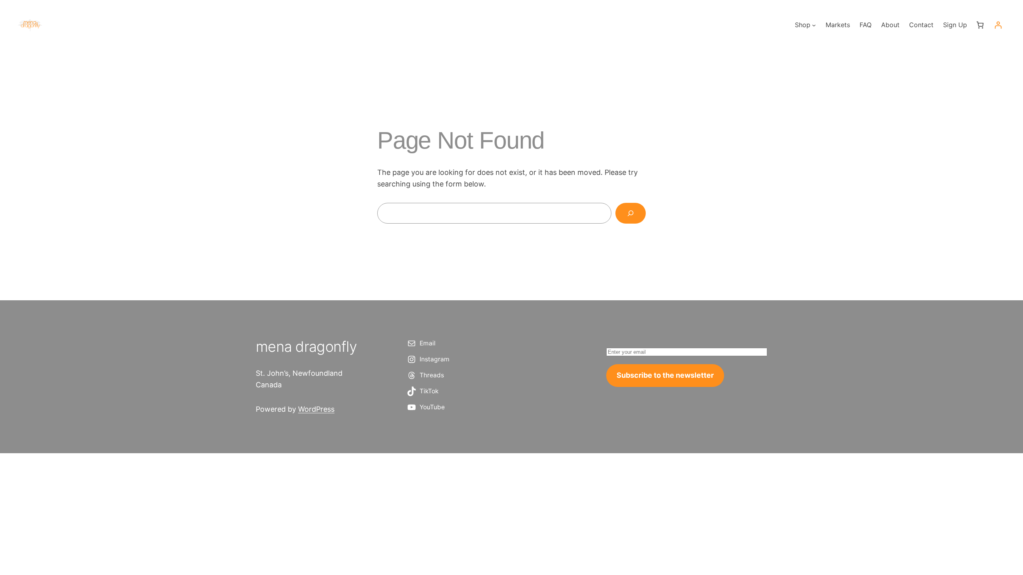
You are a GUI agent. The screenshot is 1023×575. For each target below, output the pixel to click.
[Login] (998, 25)
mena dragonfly (306, 346)
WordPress (316, 409)
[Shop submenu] (814, 25)
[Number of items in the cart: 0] (980, 25)
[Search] (630, 213)
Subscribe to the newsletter (665, 375)
